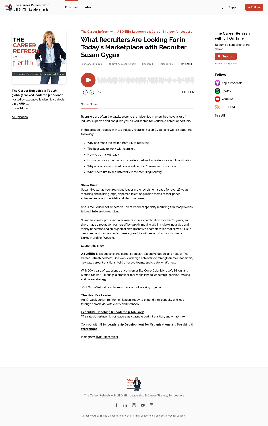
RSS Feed (228, 107)
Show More (20, 108)
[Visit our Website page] (151, 405)
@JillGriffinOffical (107, 337)
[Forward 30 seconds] (91, 92)
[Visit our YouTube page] (143, 405)
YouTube (227, 99)
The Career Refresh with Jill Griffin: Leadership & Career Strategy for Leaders (31, 7)
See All (220, 115)
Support (228, 56)
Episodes (71, 7)
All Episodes (20, 117)
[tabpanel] (137, 230)
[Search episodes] (221, 7)
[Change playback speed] (99, 92)
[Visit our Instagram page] (134, 405)
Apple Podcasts (232, 83)
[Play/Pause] (88, 80)
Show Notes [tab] (89, 104)
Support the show (92, 245)
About (89, 7)
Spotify (226, 91)
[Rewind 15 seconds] (85, 92)
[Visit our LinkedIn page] (125, 405)
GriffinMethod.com (100, 287)
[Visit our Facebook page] (116, 405)
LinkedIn (86, 237)
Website (108, 237)
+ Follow (254, 7)
